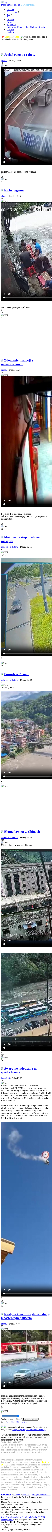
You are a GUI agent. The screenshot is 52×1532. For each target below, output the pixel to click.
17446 (10, 1422)
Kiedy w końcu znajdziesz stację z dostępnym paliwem (25, 1316)
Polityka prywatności (41, 1494)
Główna (10, 9)
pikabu (4, 60)
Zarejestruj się (28, 5)
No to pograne (14, 190)
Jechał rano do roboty (19, 54)
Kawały (10, 22)
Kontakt (16, 1494)
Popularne (11, 24)
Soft (8, 14)
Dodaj (4, 5)
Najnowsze (12, 27)
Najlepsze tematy (37, 27)
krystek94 (5, 1078)
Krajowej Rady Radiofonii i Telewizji (28, 1429)
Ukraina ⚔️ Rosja (12, 37)
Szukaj (10, 5)
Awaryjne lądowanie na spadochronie (19, 1070)
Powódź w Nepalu (16, 674)
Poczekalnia (12, 12)
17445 (16, 1422)
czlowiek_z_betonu (9, 547)
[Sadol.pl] (4, 2)
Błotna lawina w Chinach (22, 831)
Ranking (10, 32)
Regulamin (6, 1494)
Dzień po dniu (23, 27)
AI (8, 17)
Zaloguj (17, 5)
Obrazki (10, 19)
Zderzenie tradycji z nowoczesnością (17, 362)
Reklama (26, 1494)
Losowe (10, 29)
